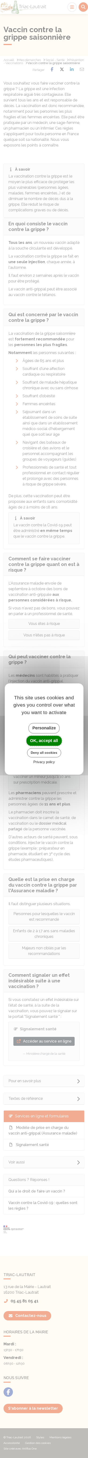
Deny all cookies (44, 752)
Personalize (44, 728)
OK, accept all (44, 740)
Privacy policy (44, 762)
